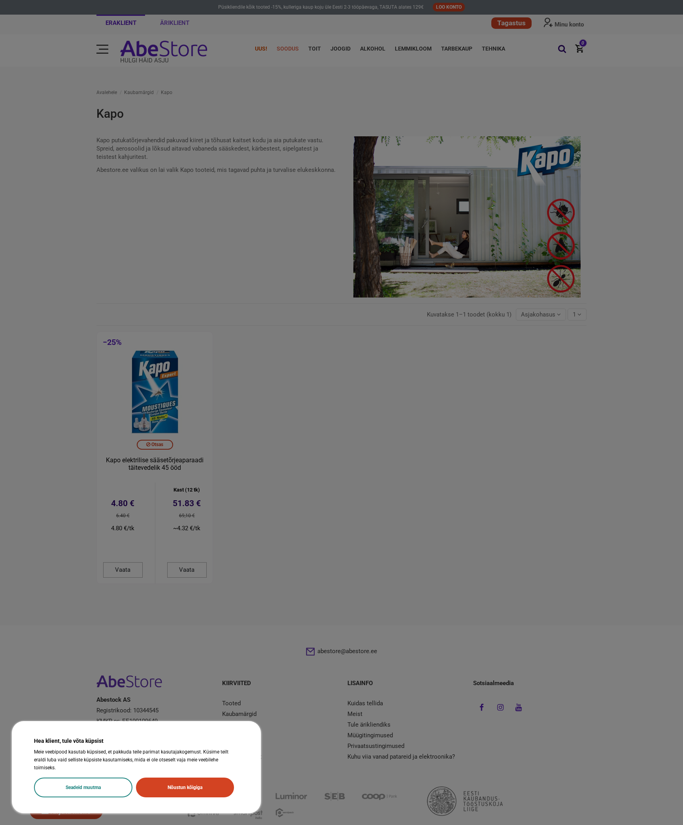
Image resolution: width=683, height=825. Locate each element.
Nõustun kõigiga (185, 787)
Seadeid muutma (83, 787)
